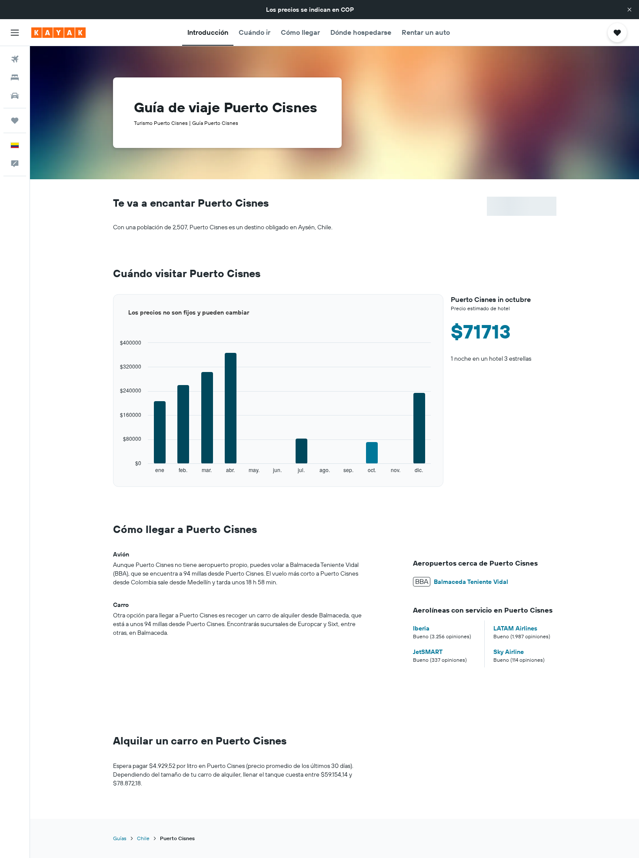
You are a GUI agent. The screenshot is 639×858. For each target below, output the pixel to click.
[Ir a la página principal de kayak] (58, 32)
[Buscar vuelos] (14, 59)
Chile (143, 838)
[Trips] (14, 120)
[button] (629, 9)
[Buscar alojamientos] (14, 77)
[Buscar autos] (14, 95)
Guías (119, 838)
